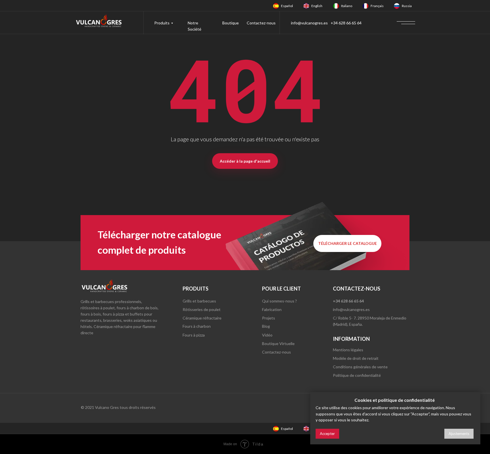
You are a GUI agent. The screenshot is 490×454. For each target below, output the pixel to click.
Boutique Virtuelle (278, 343)
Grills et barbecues (199, 301)
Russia (407, 6)
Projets (268, 318)
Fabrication (272, 309)
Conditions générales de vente (360, 366)
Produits (162, 22)
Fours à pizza (194, 335)
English (316, 6)
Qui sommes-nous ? (279, 301)
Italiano (346, 6)
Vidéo (267, 335)
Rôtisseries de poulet (202, 309)
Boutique (230, 22)
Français (377, 6)
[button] (347, 243)
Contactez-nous (261, 22)
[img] (276, 6)
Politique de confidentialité (357, 375)
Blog (266, 326)
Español (287, 6)
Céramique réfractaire (202, 318)
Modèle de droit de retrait (356, 358)
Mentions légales (348, 349)
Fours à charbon (197, 326)
